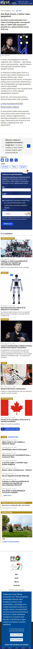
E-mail (4, 194)
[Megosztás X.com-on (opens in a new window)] (16, 160)
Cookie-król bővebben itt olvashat (16, 644)
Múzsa (16, 582)
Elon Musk (5, 167)
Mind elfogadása (16, 640)
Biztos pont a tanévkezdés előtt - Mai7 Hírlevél (16, 505)
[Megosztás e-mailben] (2, 160)
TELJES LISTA (7, 495)
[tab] (4, 437)
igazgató (23, 167)
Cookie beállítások (16, 630)
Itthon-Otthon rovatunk (10, 541)
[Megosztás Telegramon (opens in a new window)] (11, 160)
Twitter (14, 167)
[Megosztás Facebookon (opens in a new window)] (6, 160)
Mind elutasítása (16, 635)
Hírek (16, 578)
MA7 (16, 574)
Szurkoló (16, 585)
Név (3, 187)
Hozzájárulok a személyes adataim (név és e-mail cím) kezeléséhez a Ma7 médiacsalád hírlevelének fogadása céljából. (16, 204)
